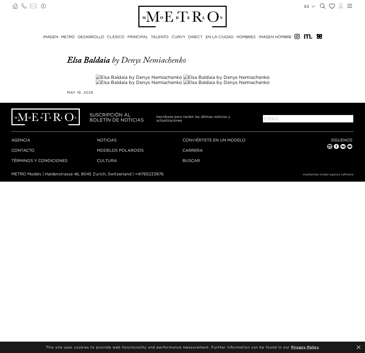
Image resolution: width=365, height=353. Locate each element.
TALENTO (160, 37)
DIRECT (195, 37)
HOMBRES (246, 37)
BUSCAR (191, 160)
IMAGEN (50, 37)
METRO (68, 37)
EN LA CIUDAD (220, 37)
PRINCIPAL (137, 37)
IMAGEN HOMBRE (275, 37)
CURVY (178, 37)
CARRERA (192, 150)
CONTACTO (23, 150)
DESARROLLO (91, 37)
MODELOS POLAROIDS (120, 150)
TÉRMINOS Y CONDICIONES (39, 160)
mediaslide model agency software (328, 174)
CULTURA (107, 160)
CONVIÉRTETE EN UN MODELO (214, 140)
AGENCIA (20, 140)
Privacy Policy (305, 347)
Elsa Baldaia (89, 60)
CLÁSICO (115, 37)
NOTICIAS (107, 140)
